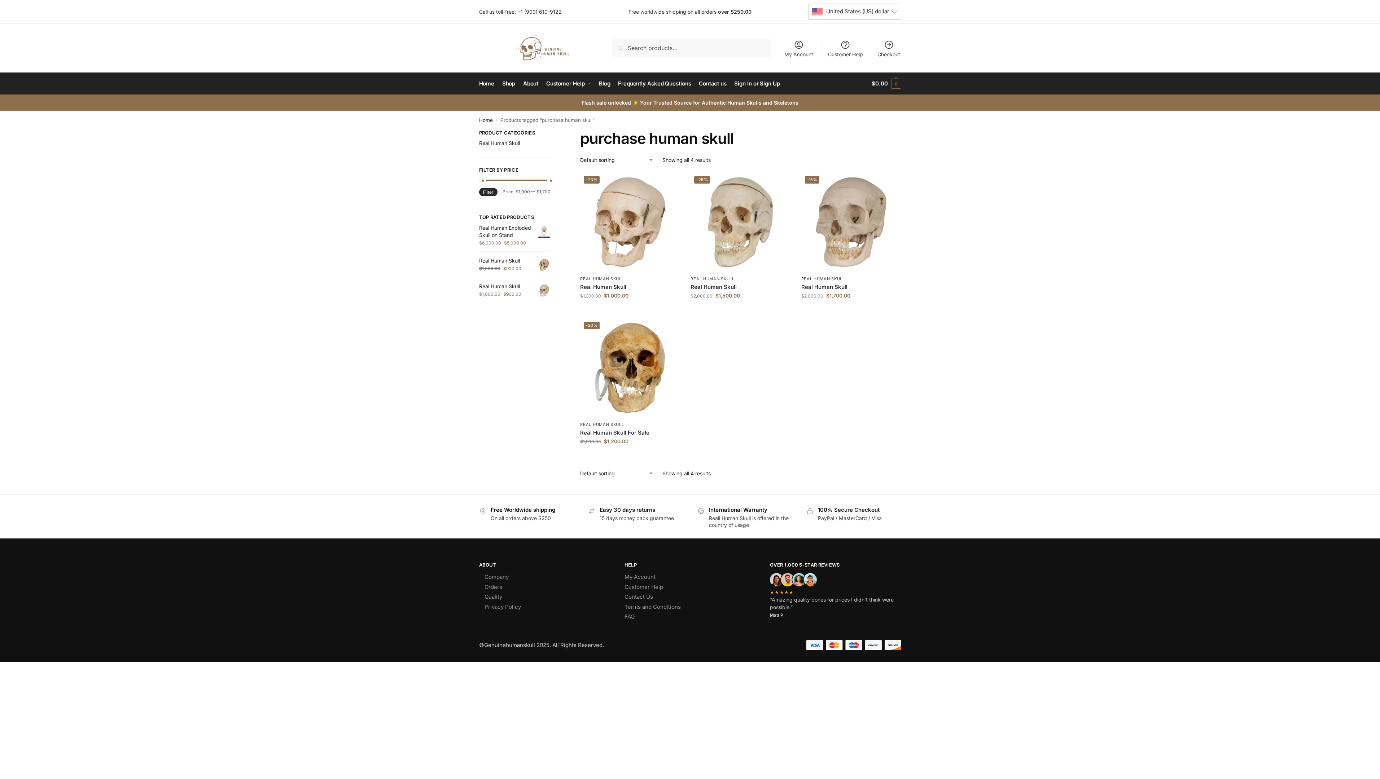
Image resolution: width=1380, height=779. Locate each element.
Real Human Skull (602, 278)
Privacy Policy (503, 606)
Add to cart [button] (630, 311)
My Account (798, 54)
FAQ (630, 616)
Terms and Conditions (653, 606)
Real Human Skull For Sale (614, 432)
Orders (493, 587)
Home (486, 120)
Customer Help (845, 54)
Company (497, 576)
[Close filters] (553, 134)
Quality (493, 596)
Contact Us (639, 596)
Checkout (888, 54)
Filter (488, 192)
